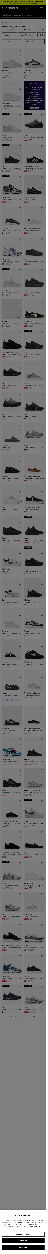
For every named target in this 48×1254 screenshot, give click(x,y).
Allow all (23, 1241)
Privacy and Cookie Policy (34, 1226)
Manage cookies (23, 1234)
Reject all (23, 1247)
